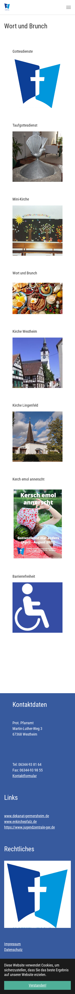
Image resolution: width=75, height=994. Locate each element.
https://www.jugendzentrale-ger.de (29, 827)
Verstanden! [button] (37, 985)
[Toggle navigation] (68, 7)
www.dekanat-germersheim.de (26, 816)
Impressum (12, 944)
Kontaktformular (24, 776)
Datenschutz (13, 949)
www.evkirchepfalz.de (20, 821)
